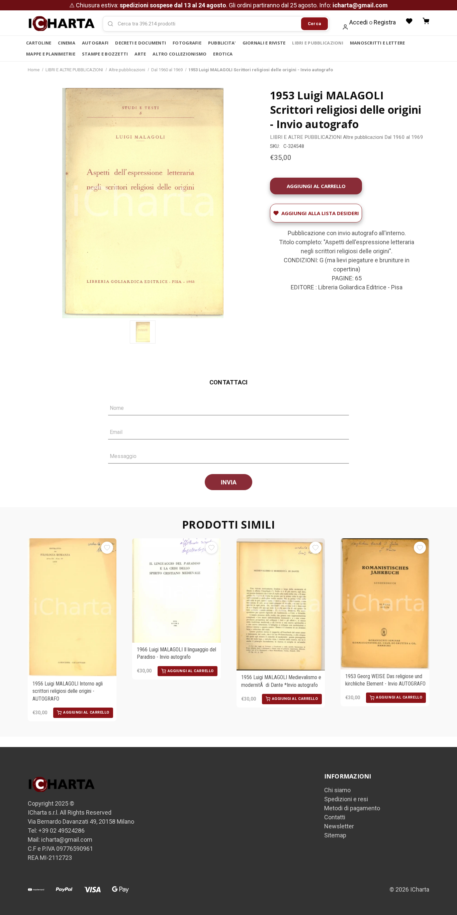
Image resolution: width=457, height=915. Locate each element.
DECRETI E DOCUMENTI (140, 43)
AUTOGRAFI (95, 43)
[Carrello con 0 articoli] (426, 21)
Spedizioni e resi (346, 799)
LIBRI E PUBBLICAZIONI (317, 43)
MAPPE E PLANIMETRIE (50, 54)
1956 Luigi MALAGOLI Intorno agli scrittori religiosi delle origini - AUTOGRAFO (67, 691)
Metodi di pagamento (352, 808)
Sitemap (335, 835)
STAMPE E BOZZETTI (105, 54)
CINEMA (66, 43)
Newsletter (339, 826)
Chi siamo (337, 790)
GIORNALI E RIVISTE (264, 43)
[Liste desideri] (409, 21)
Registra (385, 22)
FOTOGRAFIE (187, 43)
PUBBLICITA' (222, 43)
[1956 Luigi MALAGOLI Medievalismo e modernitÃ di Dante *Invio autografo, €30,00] (281, 604)
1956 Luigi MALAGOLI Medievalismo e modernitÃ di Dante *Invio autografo (281, 681)
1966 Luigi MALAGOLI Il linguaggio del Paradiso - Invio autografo (176, 653)
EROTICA (223, 54)
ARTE (140, 54)
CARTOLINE (38, 43)
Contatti (334, 817)
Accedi (358, 22)
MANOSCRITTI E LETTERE (377, 43)
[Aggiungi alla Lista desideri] (107, 548)
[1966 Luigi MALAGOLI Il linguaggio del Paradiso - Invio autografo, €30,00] (176, 590)
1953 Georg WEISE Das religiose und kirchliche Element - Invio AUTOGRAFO (385, 680)
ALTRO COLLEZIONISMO (179, 54)
